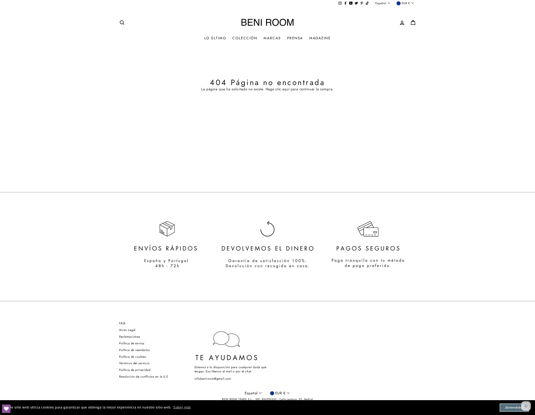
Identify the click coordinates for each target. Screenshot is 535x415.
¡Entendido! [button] (514, 407)
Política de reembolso (134, 350)
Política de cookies (132, 357)
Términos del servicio (134, 363)
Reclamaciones (129, 337)
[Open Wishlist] (6, 409)
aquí (285, 89)
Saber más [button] (182, 407)
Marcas (272, 38)
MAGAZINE (320, 38)
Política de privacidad (134, 370)
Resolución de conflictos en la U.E (143, 376)
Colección (244, 38)
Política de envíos (131, 343)
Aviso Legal (127, 330)
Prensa (295, 38)
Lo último (215, 38)
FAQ (122, 323)
